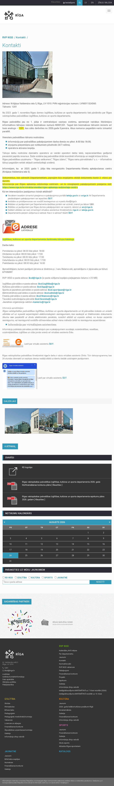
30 (103, 555)
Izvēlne (109, 10)
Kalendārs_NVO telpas (68, 651)
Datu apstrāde (8, 679)
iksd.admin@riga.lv (54, 293)
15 (88, 544)
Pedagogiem (10, 713)
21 (73, 550)
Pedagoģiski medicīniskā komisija (18, 717)
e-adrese (6, 674)
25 (26, 555)
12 (42, 544)
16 (103, 544)
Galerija (62, 684)
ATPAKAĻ (11, 446)
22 (88, 550)
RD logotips (27, 467)
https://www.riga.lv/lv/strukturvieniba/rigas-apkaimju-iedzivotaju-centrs (40, 187)
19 (42, 550)
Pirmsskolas (9, 707)
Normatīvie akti (65, 664)
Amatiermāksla (65, 710)
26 (42, 555)
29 (88, 555)
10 (10, 544)
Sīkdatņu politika (9, 682)
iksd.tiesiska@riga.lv (46, 299)
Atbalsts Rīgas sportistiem (69, 746)
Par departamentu (66, 654)
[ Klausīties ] (57, 485)
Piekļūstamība (8, 685)
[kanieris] (20, 622)
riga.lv (75, 210)
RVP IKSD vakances (67, 667)
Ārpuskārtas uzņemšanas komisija (18, 730)
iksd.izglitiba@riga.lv (49, 283)
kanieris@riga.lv (41, 302)
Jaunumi (62, 657)
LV (86, 3)
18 (26, 550)
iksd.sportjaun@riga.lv (59, 290)
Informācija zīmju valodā (69, 687)
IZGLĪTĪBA (22, 578)
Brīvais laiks (9, 710)
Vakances (9, 720)
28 (73, 555)
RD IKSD (8, 578)
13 (57, 544)
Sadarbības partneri (16, 601)
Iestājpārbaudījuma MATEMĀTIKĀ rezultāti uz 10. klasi (80, 694)
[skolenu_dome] (57, 622)
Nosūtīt (100, 582)
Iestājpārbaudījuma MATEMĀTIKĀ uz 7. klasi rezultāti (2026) (82, 691)
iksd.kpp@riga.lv (45, 286)
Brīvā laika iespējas (12, 759)
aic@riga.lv (87, 207)
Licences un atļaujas (13, 723)
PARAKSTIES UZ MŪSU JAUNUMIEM (25, 569)
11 (26, 544)
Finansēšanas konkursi (68, 674)
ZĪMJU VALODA (105, 3)
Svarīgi (9, 457)
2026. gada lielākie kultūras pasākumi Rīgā (76, 707)
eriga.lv (84, 195)
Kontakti (62, 661)
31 (10, 561)
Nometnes (9, 763)
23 (103, 550)
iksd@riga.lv (35, 278)
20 (57, 550)
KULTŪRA (35, 578)
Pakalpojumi (64, 671)
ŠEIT (50, 198)
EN (92, 3)
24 (10, 555)
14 (73, 544)
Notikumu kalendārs (18, 513)
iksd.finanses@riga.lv (47, 296)
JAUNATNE (61, 578)
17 (10, 550)
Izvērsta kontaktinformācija (13, 677)
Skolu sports (64, 743)
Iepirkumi (62, 681)
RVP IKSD (8, 37)
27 (57, 555)
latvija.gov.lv (72, 195)
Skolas (7, 703)
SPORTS (48, 578)
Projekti (62, 677)
